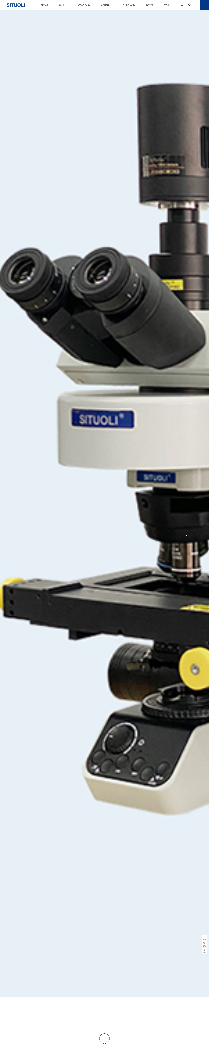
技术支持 (149, 5)
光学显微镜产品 (84, 5)
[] (104, 1055)
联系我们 (167, 5)
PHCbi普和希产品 (128, 5)
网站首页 (44, 5)
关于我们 (62, 5)
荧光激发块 (105, 5)
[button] (27, 535)
